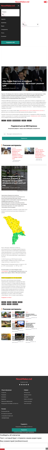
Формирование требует (36, 116)
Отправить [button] (2, 449)
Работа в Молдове (28, 399)
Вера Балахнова (5, 88)
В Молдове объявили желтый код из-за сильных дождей (31, 315)
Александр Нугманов (16, 160)
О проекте (3, 392)
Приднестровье (27, 394)
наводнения (4, 304)
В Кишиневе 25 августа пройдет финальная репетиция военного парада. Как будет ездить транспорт (30, 338)
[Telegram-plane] (28, 384)
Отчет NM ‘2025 (27, 403)
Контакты (3, 396)
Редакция (3, 394)
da (3, 120)
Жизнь (3, 173)
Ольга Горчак (28, 342)
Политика (4, 78)
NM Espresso (27, 392)
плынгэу (23, 120)
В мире (36, 148)
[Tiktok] (26, 384)
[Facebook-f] (19, 384)
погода (9, 304)
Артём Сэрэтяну (5, 187)
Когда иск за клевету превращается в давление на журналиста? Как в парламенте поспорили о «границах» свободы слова (17, 154)
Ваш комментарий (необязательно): (14, 441)
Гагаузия (26, 396)
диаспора (9, 120)
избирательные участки (16, 120)
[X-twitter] (21, 384)
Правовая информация (6, 401)
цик (29, 120)
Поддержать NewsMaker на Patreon (9, 403)
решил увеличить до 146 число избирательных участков (31, 110)
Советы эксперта (28, 401)
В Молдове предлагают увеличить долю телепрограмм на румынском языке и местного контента (30, 325)
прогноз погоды (15, 304)
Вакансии (3, 399)
